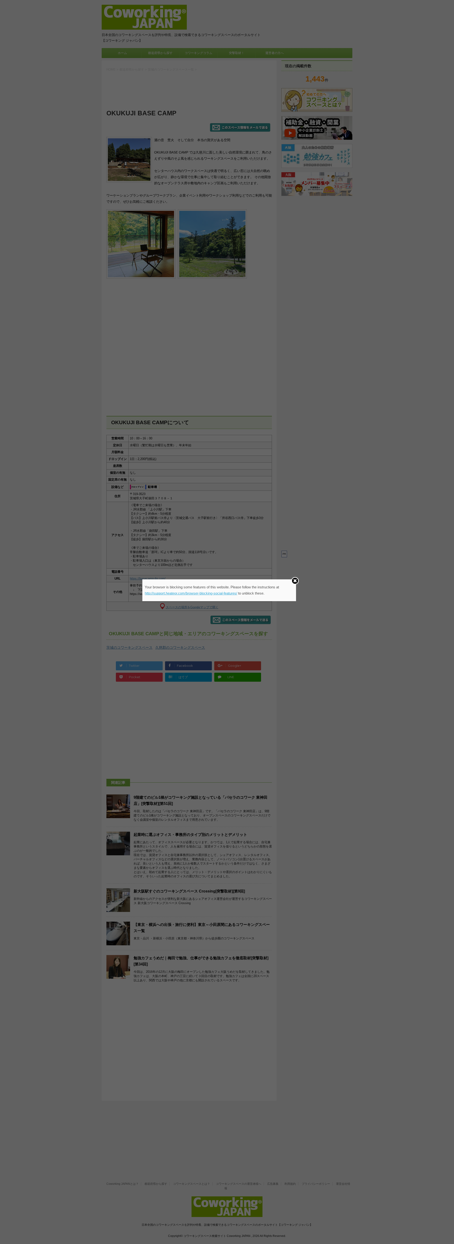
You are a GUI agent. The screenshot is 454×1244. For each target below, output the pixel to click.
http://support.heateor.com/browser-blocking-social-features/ (191, 593)
